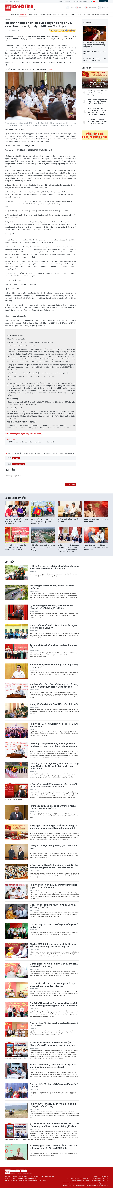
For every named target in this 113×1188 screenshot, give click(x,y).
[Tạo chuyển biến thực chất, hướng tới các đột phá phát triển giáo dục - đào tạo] (16, 990)
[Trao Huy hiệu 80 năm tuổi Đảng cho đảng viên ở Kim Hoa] (16, 1090)
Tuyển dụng (15, 458)
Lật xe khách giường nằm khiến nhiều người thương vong (94, 59)
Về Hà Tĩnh (79, 14)
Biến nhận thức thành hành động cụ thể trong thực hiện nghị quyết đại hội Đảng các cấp (54, 685)
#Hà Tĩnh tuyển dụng (35, 453)
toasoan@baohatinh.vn (102, 1184)
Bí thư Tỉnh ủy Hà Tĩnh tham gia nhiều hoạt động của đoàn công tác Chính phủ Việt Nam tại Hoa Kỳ (96, 112)
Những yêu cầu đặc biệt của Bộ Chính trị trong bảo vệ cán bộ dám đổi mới (53, 807)
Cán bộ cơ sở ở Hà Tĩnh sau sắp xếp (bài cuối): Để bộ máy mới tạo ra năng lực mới (54, 785)
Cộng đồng (104, 14)
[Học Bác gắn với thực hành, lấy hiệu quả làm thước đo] (16, 592)
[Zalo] (96, 1)
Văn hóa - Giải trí (45, 14)
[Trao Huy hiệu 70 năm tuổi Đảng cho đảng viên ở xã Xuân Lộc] (16, 1029)
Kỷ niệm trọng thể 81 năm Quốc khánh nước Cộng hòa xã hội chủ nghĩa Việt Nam (51, 607)
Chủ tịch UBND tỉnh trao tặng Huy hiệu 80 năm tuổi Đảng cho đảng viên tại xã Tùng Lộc (53, 945)
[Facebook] (89, 1)
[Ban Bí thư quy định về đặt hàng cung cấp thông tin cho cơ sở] (16, 671)
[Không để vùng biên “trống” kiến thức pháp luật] (16, 710)
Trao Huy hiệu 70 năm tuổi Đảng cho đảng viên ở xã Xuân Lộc (54, 1024)
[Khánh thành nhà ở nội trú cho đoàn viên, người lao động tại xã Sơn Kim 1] (16, 631)
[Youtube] (94, 1)
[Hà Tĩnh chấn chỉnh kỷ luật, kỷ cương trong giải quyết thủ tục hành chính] (16, 891)
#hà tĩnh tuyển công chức (67, 453)
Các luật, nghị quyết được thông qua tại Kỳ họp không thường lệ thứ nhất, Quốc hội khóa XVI (54, 866)
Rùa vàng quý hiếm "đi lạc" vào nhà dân (94, 53)
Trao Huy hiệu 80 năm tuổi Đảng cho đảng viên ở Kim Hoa (54, 1085)
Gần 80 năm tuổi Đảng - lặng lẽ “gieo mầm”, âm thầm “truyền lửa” (16, 521)
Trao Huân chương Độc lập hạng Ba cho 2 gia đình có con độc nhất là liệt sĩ (97, 102)
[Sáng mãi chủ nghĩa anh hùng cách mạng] (96, 509)
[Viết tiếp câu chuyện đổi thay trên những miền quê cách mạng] (43, 535)
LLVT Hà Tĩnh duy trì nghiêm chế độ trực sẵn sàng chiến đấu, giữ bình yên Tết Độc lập (54, 567)
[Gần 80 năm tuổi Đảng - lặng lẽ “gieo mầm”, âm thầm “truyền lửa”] (17, 509)
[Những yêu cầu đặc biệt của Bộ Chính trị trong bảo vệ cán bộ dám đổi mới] (16, 812)
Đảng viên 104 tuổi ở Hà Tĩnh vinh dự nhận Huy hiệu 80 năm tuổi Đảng (54, 965)
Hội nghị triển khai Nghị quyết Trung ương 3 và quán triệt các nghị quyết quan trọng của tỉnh (96, 83)
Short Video (15, 14)
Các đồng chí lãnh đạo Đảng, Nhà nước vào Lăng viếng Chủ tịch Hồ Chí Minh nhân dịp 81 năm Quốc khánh (54, 766)
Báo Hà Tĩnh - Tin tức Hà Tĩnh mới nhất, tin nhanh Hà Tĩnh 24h (23, 7)
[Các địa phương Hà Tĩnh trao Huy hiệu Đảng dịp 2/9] (16, 651)
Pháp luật (56, 14)
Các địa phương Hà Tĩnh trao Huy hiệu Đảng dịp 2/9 (53, 646)
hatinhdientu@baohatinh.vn (99, 1182)
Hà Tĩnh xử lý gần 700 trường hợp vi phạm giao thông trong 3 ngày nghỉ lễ (94, 45)
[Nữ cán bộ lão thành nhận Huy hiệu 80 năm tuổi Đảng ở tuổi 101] (16, 911)
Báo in (81, 7)
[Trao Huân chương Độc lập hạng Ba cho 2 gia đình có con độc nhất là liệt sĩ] (17, 535)
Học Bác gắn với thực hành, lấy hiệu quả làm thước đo (52, 587)
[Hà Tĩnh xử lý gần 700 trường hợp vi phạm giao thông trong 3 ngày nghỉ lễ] (94, 33)
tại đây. (49, 69)
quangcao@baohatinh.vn (91, 1185)
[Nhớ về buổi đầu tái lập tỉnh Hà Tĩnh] (70, 509)
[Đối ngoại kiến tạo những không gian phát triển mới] (16, 852)
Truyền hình (105, 7)
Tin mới (72, 7)
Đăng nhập (104, 1)
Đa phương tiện (92, 7)
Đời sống (87, 14)
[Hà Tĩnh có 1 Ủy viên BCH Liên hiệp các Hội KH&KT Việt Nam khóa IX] (16, 730)
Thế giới (71, 14)
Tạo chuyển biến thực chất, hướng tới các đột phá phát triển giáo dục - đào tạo (52, 984)
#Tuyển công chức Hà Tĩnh (50, 453)
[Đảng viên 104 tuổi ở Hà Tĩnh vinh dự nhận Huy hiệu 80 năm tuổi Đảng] (16, 970)
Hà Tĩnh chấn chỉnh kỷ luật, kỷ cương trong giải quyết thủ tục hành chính (53, 886)
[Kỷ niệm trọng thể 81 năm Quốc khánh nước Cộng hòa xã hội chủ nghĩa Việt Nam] (16, 612)
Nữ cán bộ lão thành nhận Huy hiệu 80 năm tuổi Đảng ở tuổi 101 (53, 906)
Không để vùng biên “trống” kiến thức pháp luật (54, 704)
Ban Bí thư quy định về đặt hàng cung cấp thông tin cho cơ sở (54, 666)
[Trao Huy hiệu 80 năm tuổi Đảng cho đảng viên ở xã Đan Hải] (16, 931)
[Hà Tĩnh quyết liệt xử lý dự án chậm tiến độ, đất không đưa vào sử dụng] (16, 1110)
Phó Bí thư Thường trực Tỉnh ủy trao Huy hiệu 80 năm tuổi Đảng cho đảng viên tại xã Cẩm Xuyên (53, 1004)
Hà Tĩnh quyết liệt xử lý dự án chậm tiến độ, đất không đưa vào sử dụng (53, 1105)
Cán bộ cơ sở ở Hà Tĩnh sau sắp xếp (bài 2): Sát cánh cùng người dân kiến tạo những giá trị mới (54, 1125)
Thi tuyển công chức (18, 464)
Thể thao (64, 14)
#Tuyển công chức (22, 453)
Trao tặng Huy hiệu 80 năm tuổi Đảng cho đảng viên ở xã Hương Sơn (97, 93)
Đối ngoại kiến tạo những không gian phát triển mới (53, 846)
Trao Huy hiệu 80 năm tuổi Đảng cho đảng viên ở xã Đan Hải (54, 925)
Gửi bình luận (70, 484)
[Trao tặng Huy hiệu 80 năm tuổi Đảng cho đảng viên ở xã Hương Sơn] (96, 535)
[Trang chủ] (7, 14)
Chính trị (23, 14)
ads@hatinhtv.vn (103, 1185)
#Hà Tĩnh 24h (12, 453)
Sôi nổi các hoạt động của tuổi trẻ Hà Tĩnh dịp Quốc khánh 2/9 (43, 521)
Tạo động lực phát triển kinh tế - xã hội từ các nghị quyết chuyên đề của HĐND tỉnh (54, 1146)
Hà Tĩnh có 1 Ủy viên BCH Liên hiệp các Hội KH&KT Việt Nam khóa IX (54, 725)
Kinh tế (30, 14)
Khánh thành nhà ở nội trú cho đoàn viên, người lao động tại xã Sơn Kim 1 (53, 626)
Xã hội (36, 14)
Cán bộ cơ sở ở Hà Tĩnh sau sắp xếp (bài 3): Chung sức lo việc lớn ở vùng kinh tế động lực (52, 1044)
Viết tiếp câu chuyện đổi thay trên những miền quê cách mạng (43, 547)
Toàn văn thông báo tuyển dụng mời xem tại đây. (23, 434)
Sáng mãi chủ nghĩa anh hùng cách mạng (96, 520)
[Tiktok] (91, 1)
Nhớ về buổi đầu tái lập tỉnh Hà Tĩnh (69, 520)
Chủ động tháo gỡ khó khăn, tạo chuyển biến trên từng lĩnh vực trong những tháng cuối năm (97, 122)
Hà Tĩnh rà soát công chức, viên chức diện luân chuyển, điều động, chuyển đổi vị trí (53, 1065)
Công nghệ (95, 14)
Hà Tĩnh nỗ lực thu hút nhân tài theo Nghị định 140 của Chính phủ (31, 442)
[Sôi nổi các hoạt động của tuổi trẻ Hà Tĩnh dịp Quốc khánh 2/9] (43, 509)
